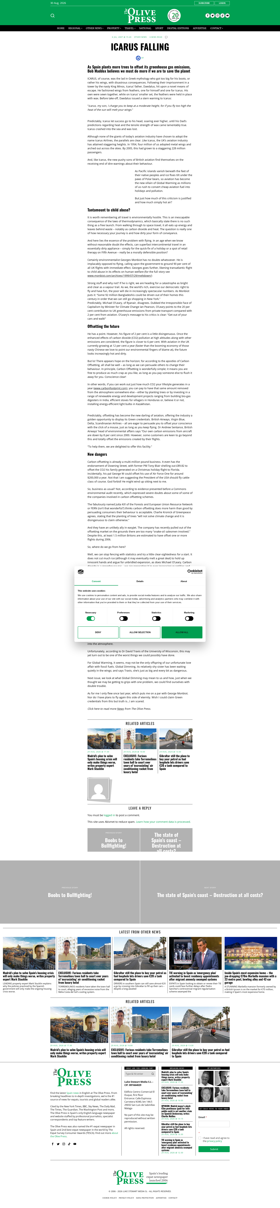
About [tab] (184, 581)
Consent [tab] (96, 581)
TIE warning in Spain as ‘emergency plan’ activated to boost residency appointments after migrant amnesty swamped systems (194, 976)
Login (222, 3)
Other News (140, 37)
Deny (98, 632)
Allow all (182, 632)
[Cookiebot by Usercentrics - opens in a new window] (189, 572)
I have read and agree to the (216, 1140)
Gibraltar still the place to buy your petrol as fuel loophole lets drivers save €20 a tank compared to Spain (174, 762)
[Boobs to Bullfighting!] (114, 840)
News (120, 708)
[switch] (123, 618)
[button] (153, 1074)
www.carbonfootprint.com (110, 388)
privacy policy (214, 1141)
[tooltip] (207, 15)
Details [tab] (140, 581)
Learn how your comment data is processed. (163, 821)
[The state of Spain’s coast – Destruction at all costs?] (166, 840)
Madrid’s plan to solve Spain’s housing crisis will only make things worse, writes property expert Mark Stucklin (102, 762)
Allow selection (140, 632)
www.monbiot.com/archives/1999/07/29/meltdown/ (119, 275)
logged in (109, 815)
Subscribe (204, 3)
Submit (214, 1149)
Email (202, 1117)
